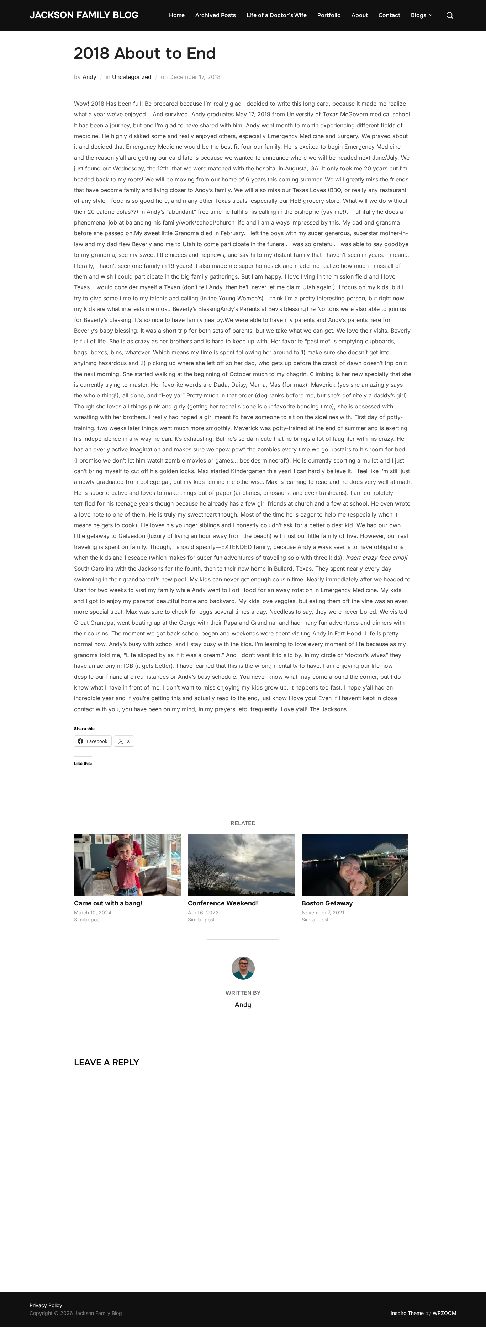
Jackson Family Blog (84, 15)
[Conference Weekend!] (241, 864)
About (360, 15)
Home (177, 15)
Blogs (418, 15)
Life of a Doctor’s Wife (277, 15)
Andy (89, 76)
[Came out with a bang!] (127, 864)
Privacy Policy (46, 1305)
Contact (389, 15)
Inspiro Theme (407, 1313)
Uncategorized (132, 76)
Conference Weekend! (223, 903)
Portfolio (329, 15)
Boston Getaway (327, 903)
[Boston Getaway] (355, 864)
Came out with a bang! (108, 903)
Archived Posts (215, 15)
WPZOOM (444, 1313)
